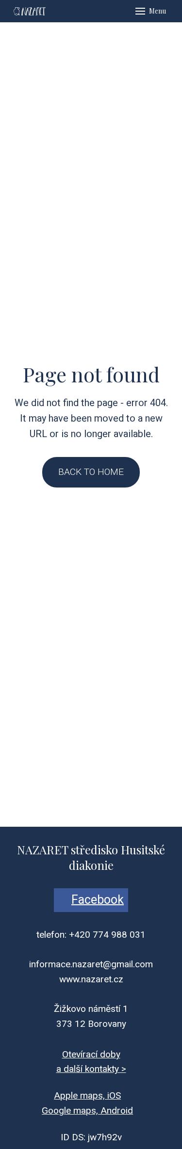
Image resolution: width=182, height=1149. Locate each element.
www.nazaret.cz (91, 979)
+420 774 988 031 (107, 934)
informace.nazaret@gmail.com (91, 964)
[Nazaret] (29, 11)
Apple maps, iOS (87, 1095)
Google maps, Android (87, 1110)
